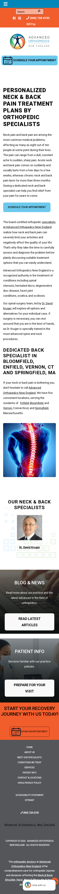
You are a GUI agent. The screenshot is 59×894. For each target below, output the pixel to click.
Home (29, 747)
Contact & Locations (30, 777)
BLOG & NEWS (29, 582)
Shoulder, (11, 879)
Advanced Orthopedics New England (29, 824)
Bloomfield (36, 403)
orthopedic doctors (25, 861)
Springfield (41, 408)
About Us (29, 752)
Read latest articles (30, 622)
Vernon (7, 408)
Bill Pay (31, 24)
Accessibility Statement (30, 795)
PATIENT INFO (29, 651)
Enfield (24, 403)
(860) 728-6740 (39, 18)
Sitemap (29, 800)
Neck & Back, (45, 875)
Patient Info (29, 772)
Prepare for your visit (29, 688)
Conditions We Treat (29, 762)
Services (29, 767)
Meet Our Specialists (29, 757)
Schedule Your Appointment (34, 60)
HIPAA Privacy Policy (29, 783)
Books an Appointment (34, 731)
